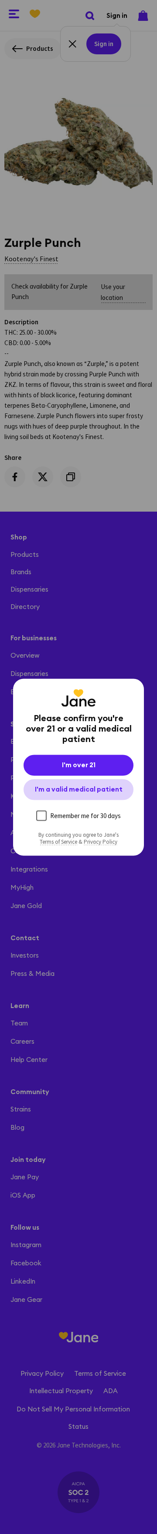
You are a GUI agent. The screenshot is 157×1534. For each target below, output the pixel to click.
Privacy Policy (100, 841)
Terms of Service (58, 841)
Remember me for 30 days (85, 815)
